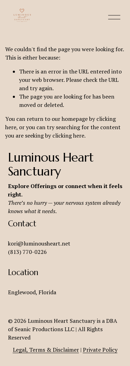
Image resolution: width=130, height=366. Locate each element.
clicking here (68, 135)
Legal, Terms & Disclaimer (46, 349)
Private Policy (100, 349)
